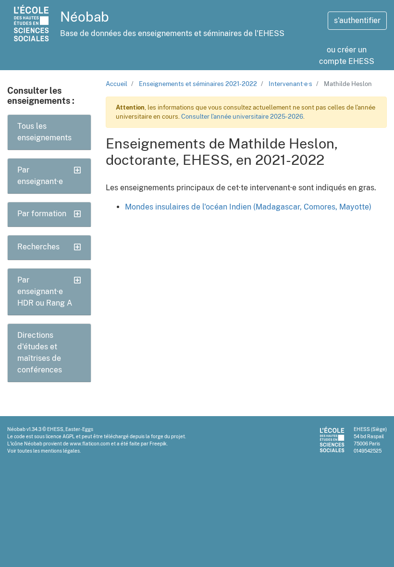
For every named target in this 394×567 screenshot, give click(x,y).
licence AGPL (60, 436)
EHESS (55, 429)
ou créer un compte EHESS (346, 55)
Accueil (116, 83)
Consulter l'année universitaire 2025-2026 (242, 116)
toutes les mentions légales (48, 451)
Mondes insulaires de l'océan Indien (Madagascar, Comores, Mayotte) (248, 206)
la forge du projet (165, 436)
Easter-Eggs (79, 429)
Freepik (158, 443)
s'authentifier (357, 20)
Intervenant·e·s (290, 83)
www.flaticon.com (90, 443)
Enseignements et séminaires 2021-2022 (198, 83)
